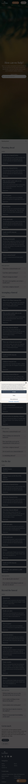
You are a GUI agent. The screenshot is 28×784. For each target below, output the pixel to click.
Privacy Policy (16, 401)
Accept (14, 391)
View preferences (14, 399)
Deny (14, 395)
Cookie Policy (10, 401)
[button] (26, 383)
